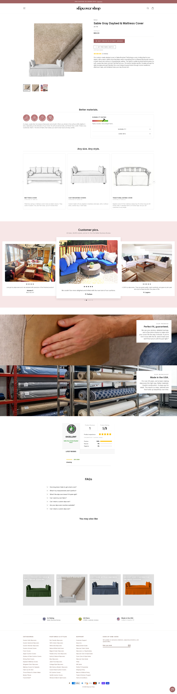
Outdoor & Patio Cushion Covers (32, 656)
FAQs (77, 661)
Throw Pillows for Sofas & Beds (32, 672)
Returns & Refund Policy (83, 672)
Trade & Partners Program (83, 675)
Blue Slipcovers (54, 659)
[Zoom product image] (55, 50)
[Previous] (23, 181)
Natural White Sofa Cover (57, 648)
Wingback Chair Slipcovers (30, 664)
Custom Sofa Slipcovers (29, 640)
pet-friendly (109, 65)
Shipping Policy (80, 669)
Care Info (122, 133)
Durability (122, 129)
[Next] (154, 181)
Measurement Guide (81, 645)
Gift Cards (79, 664)
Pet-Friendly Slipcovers (56, 640)
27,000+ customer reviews (90, 620)
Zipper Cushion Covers (29, 653)
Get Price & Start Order (110, 41)
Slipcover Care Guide (82, 659)
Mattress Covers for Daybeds (31, 667)
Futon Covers (27, 651)
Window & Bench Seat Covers (58, 677)
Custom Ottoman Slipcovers (31, 645)
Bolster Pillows (27, 675)
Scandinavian (116, 61)
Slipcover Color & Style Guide (84, 653)
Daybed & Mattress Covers (30, 661)
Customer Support (81, 640)
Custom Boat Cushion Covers (58, 669)
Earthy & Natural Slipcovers (57, 656)
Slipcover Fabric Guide (82, 648)
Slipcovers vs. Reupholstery (84, 651)
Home (95, 20)
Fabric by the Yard (28, 669)
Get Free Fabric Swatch (106, 47)
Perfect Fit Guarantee (82, 667)
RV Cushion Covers (55, 672)
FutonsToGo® (27, 677)
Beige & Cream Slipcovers (57, 651)
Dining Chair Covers (28, 659)
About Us (78, 643)
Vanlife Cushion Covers (56, 675)
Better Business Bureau (54, 620)
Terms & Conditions (81, 677)
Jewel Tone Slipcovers (56, 661)
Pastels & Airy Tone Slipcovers (58, 653)
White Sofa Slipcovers (56, 645)
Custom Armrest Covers (30, 648)
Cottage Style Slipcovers (56, 664)
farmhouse (144, 59)
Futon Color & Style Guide (83, 656)
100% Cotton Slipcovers (56, 643)
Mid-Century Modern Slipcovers (58, 667)
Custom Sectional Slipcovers (31, 643)
